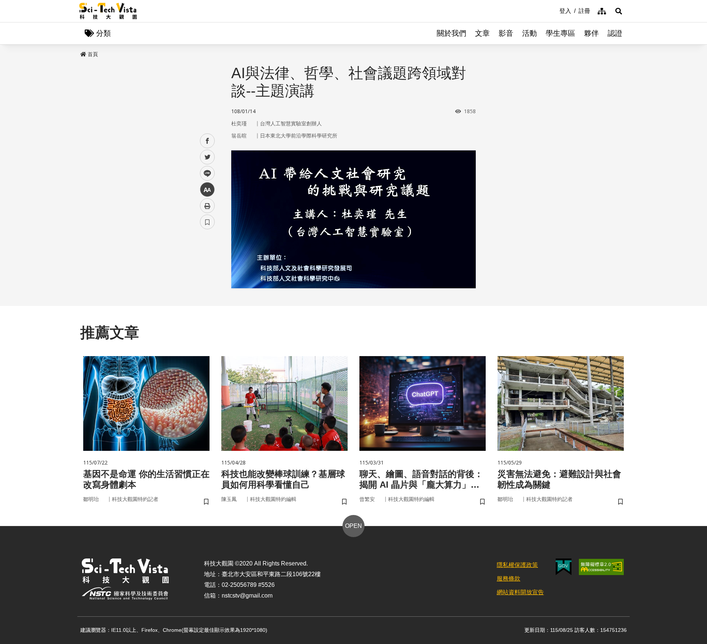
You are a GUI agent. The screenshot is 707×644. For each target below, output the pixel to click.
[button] (619, 11)
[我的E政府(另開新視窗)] (563, 566)
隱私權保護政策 (517, 565)
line (205, 173)
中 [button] (207, 190)
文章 (482, 33)
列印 (207, 205)
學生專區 (560, 33)
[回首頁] (108, 11)
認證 (615, 33)
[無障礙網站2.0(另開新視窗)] (601, 567)
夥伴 (591, 33)
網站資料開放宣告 (520, 592)
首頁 (93, 54)
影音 (506, 33)
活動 (529, 33)
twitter (207, 157)
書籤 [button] (207, 222)
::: (554, 10)
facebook (207, 141)
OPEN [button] (353, 526)
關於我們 (451, 33)
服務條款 (508, 578)
